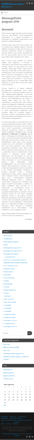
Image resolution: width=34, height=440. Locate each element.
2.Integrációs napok (9, 317)
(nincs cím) (7, 344)
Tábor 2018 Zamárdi (10, 302)
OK (29, 333)
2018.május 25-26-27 (10, 320)
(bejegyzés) (9, 372)
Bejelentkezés (8, 369)
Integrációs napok (9, 269)
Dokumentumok (8, 272)
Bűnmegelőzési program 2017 (13, 248)
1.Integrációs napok (9, 314)
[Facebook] (27, 3)
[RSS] (32, 3)
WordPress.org (8, 379)
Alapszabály (7, 275)
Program (6, 293)
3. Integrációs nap (9, 323)
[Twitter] (29, 3)
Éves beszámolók (9, 278)
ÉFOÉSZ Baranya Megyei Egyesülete (13, 5)
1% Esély (6, 287)
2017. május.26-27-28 (10, 265)
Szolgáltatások (8, 239)
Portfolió (6, 281)
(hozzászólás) (9, 376)
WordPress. (17, 435)
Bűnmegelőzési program (11, 242)
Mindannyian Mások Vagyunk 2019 (14, 353)
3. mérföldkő (7, 308)
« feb (4, 405)
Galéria (6, 245)
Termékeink (7, 296)
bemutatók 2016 (10, 257)
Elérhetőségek (8, 284)
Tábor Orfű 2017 (9, 299)
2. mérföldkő (7, 305)
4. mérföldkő (7, 311)
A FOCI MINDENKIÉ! (11, 347)
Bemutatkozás (8, 235)
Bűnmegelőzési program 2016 (13, 251)
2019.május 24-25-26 (10, 326)
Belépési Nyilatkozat (10, 290)
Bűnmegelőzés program (11, 254)
